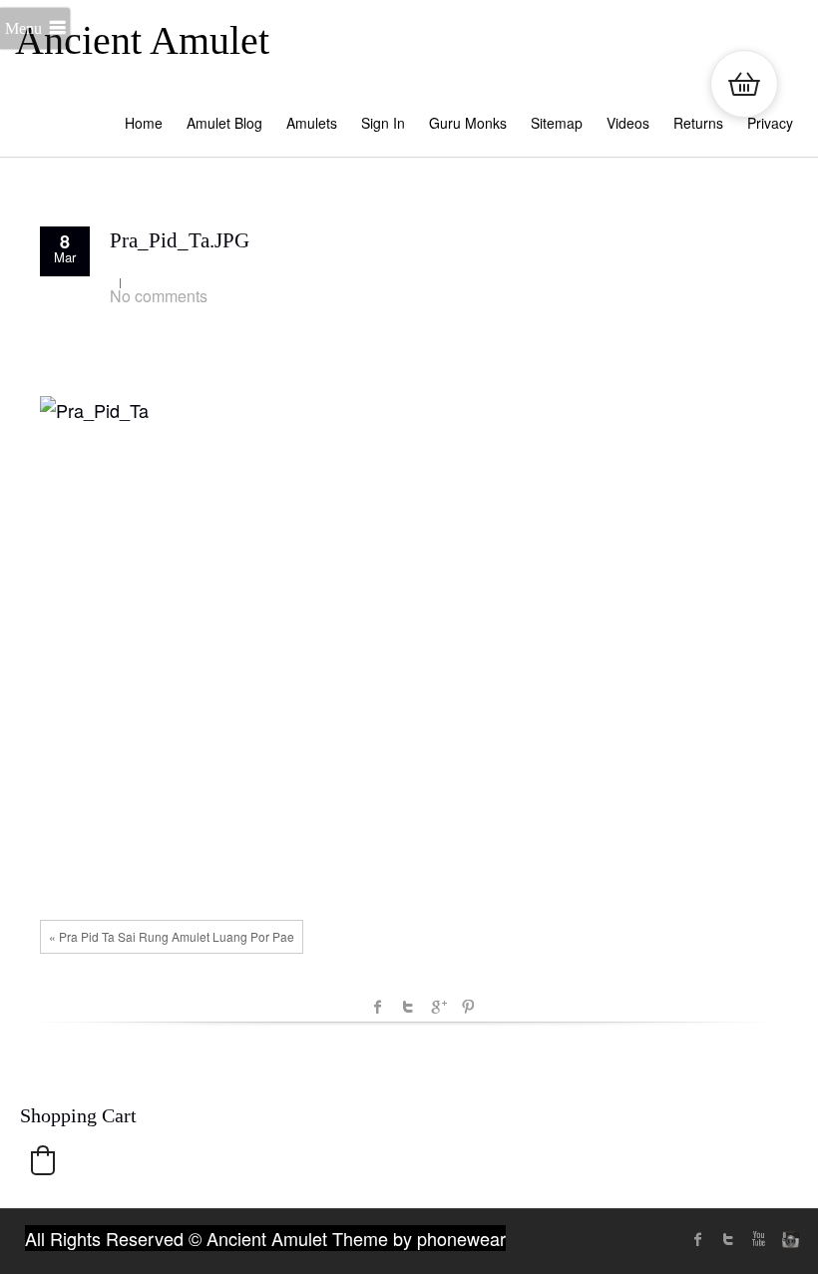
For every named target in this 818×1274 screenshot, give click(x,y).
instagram (788, 1239)
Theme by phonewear (419, 1238)
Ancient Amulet (142, 40)
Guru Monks (468, 123)
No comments (158, 295)
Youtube (758, 1239)
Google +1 (438, 1007)
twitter (728, 1239)
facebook (378, 1007)
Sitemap (557, 123)
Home (144, 123)
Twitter (408, 1007)
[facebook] (698, 1239)
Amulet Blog (224, 123)
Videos (628, 123)
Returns (698, 123)
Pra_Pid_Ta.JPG (179, 240)
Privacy (770, 123)
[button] (43, 1160)
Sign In (383, 123)
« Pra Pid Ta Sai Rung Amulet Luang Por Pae (171, 936)
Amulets (311, 123)
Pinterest (468, 1007)
